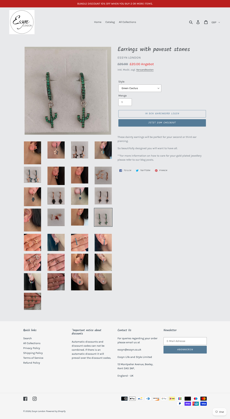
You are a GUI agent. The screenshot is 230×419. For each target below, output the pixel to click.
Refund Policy (31, 362)
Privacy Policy (31, 348)
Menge (122, 95)
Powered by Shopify (55, 411)
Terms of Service (33, 357)
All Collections (31, 343)
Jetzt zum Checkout (162, 123)
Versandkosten (145, 69)
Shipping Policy (33, 353)
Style (121, 81)
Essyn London (38, 411)
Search (27, 338)
